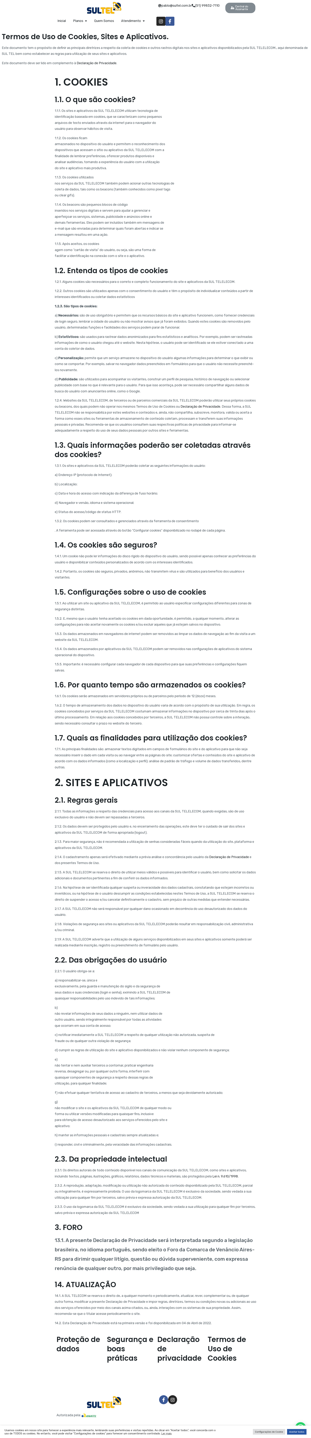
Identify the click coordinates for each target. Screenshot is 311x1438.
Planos (78, 21)
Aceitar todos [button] (296, 1431)
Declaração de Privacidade (96, 63)
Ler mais (166, 1433)
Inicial (61, 21)
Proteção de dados (78, 1344)
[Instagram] (160, 21)
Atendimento (131, 21)
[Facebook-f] (169, 21)
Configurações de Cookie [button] (269, 1431)
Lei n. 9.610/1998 (225, 1176)
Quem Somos (104, 21)
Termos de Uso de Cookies (227, 1348)
